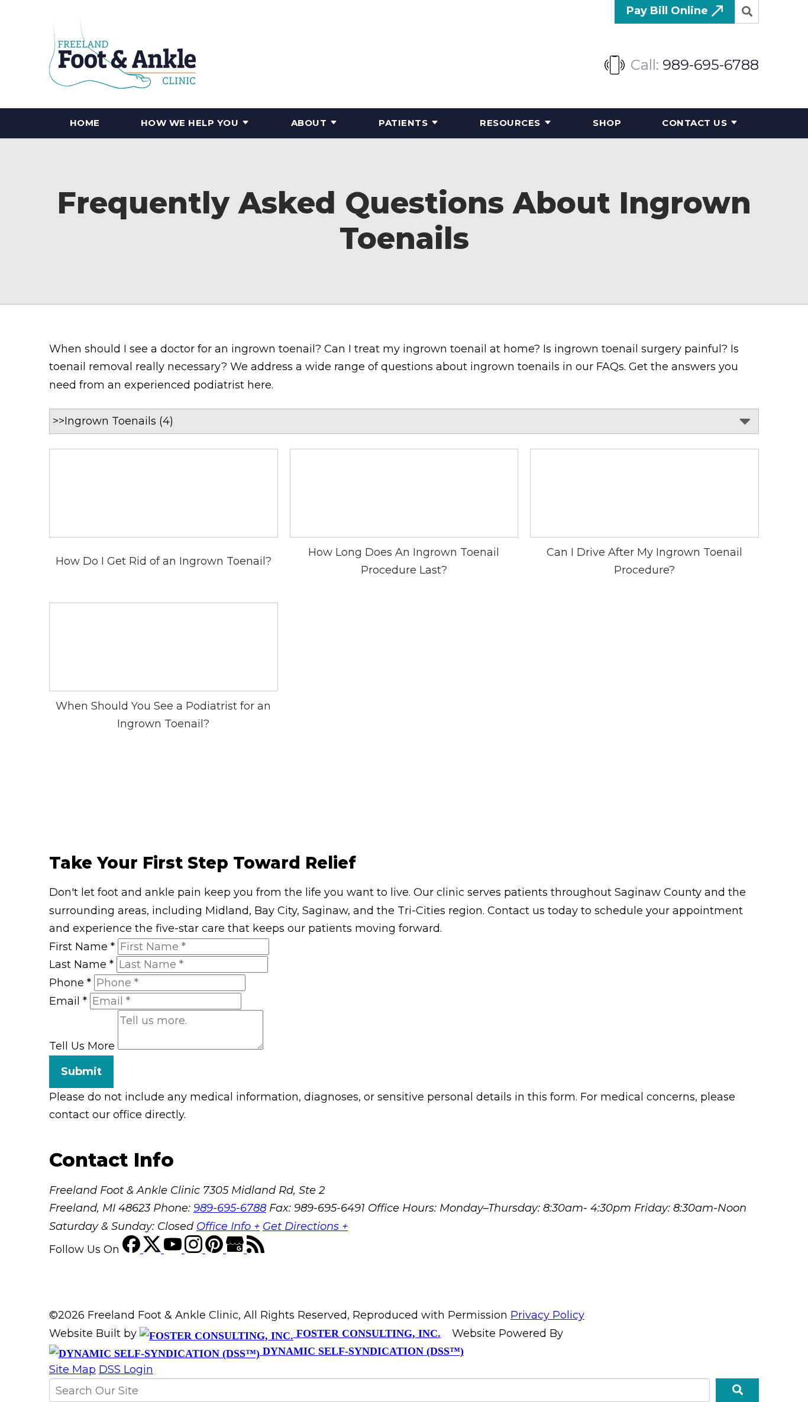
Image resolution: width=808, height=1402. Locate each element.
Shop (607, 122)
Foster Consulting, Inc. (367, 1333)
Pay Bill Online (668, 10)
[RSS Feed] (255, 1249)
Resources (510, 122)
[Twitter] (153, 1249)
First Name (82, 946)
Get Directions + (305, 1226)
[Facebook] (132, 1249)
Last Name (81, 964)
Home (85, 122)
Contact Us (694, 122)
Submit (81, 1071)
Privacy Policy (547, 1315)
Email (68, 1001)
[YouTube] (174, 1249)
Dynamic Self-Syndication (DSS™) (362, 1351)
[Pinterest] (215, 1249)
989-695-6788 (710, 64)
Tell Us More (82, 1046)
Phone (70, 982)
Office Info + (228, 1226)
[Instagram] (195, 1249)
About (309, 122)
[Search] (747, 12)
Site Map (72, 1369)
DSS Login (126, 1369)
